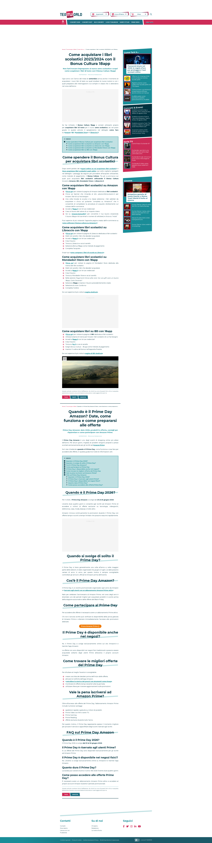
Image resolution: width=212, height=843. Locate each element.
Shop (139, 14)
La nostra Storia (97, 830)
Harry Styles (124, 22)
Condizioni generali (65, 840)
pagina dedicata (91, 292)
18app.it (75, 209)
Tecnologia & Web (71, 49)
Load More (90, 803)
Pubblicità (63, 832)
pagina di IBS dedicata (94, 353)
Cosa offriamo (119, 14)
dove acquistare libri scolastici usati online (79, 171)
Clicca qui (69, 191)
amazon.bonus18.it (79, 214)
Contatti (62, 826)
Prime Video (135, 22)
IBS (72, 132)
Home (63, 49)
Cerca (150, 14)
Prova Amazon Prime (89, 626)
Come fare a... (81, 49)
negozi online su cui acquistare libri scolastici (98, 169)
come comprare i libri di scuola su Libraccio (87, 253)
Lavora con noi (64, 830)
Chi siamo (95, 826)
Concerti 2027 (87, 22)
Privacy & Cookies (76, 840)
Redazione (95, 828)
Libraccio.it (94, 132)
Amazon (67, 132)
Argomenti (99, 14)
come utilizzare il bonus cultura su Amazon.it (79, 223)
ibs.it (74, 344)
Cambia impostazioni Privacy (90, 840)
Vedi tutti (149, 22)
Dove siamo (64, 828)
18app (74, 397)
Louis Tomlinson (112, 22)
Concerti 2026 (75, 22)
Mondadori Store (81, 132)
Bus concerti (99, 22)
